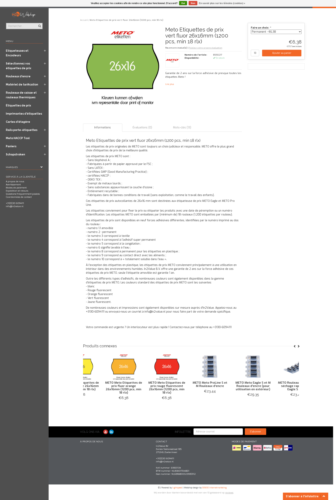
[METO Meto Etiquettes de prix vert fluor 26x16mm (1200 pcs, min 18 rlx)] (123, 68)
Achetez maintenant (105, 402)
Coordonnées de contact (19, 197)
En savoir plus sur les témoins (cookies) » (222, 3)
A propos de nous (15, 181)
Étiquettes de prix (18, 105)
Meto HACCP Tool (18, 138)
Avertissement (13, 184)
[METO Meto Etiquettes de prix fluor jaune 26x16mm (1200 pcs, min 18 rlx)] (147, 366)
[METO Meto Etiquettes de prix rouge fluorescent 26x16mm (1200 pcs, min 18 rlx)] (234, 366)
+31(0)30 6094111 (15, 203)
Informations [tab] (102, 127)
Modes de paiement (16, 187)
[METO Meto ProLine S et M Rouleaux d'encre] (277, 366)
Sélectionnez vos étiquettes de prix (18, 66)
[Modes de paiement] (237, 447)
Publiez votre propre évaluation (205, 47)
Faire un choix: (261, 27)
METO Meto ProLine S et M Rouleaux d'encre (277, 384)
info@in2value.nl (14, 206)
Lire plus (169, 84)
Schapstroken (15, 154)
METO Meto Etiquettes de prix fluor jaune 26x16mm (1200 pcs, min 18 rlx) (147, 386)
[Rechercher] (39, 24)
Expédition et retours (17, 190)
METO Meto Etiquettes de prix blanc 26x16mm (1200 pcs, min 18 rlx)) (104, 386)
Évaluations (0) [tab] (142, 127)
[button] (45, 51)
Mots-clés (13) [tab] (182, 127)
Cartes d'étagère (18, 121)
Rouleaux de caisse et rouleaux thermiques (21, 95)
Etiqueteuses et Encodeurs (17, 53)
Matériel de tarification (22, 84)
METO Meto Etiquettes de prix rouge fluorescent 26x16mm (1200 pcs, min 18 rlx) (234, 388)
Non (193, 3)
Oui (183, 3)
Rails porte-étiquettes (21, 130)
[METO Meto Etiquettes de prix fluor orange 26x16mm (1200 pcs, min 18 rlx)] (191, 366)
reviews (229, 492)
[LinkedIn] (111, 432)
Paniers (11, 146)
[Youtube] (105, 432)
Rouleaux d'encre (18, 76)
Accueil (84, 20)
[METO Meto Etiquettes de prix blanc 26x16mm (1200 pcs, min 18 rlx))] (104, 366)
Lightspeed (177, 487)
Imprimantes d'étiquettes (24, 113)
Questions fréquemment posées (23, 194)
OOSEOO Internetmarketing (214, 487)
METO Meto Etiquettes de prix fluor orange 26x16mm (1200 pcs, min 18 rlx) (190, 388)
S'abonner (255, 431)
